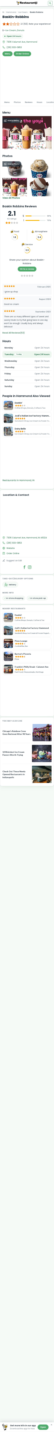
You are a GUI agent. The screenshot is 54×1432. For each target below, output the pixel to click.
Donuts (20, 30)
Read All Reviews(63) (13, 332)
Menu (7, 53)
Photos (17, 102)
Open (43, 1427)
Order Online (22, 53)
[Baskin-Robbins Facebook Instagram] (29, 567)
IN (3, 12)
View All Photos (11, 197)
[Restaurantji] (27, 2)
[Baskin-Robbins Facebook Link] (24, 567)
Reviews (28, 102)
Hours (39, 102)
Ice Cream (23, 12)
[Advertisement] (27, 77)
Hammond (11, 12)
